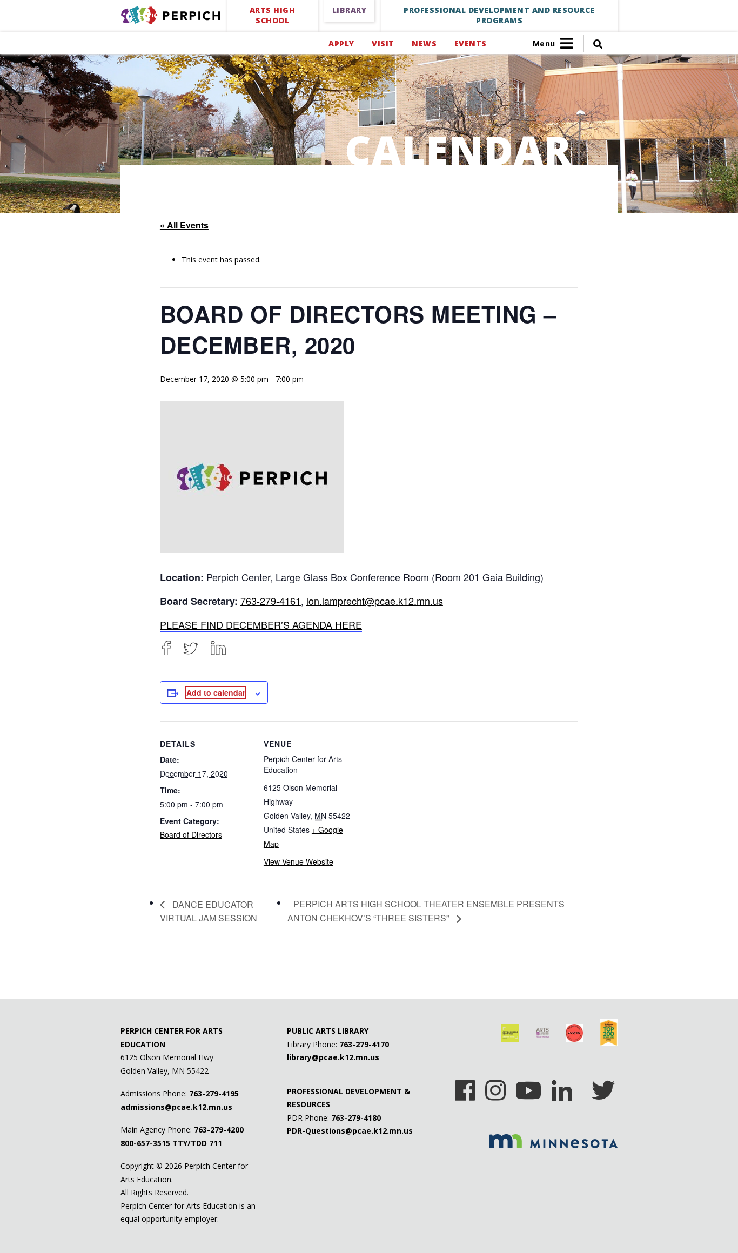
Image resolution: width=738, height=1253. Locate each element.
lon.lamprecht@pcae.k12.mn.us (374, 601)
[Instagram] (495, 1086)
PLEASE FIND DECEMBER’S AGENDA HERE (261, 624)
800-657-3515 (145, 1143)
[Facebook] (166, 648)
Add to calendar (215, 692)
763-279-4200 (219, 1129)
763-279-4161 (270, 601)
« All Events (184, 225)
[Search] (593, 43)
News (424, 43)
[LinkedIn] (218, 648)
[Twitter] (190, 648)
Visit (383, 43)
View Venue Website (298, 861)
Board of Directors (191, 834)
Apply (341, 43)
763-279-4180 (356, 1118)
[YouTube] (528, 1086)
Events (470, 43)
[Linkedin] (562, 1086)
